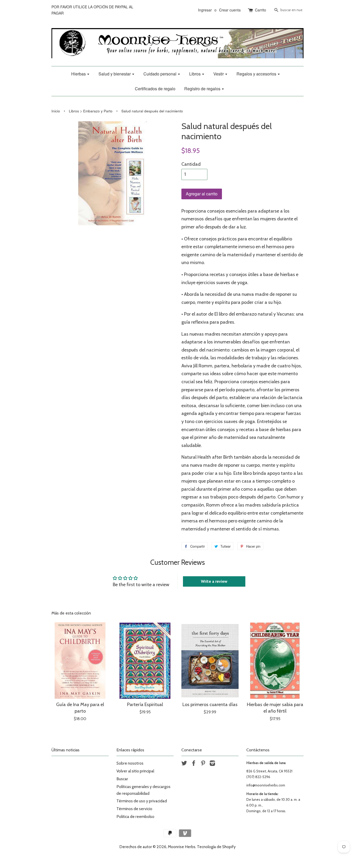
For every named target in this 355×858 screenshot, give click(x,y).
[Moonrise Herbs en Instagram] (212, 763)
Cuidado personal (160, 74)
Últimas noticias (65, 749)
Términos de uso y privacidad (141, 800)
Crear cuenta (230, 9)
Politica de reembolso (135, 816)
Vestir (219, 74)
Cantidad (191, 164)
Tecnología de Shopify (216, 846)
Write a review (214, 581)
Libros (195, 74)
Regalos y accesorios (256, 74)
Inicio (55, 110)
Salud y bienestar (115, 74)
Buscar (122, 778)
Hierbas (79, 74)
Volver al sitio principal (135, 771)
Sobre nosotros (129, 763)
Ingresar (205, 9)
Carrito (260, 9)
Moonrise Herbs (181, 846)
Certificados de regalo (155, 89)
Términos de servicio (134, 808)
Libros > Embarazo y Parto (91, 110)
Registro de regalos (202, 89)
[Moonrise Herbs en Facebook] (193, 763)
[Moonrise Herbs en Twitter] (184, 763)
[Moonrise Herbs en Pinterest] (203, 763)
